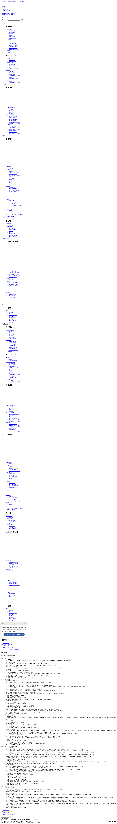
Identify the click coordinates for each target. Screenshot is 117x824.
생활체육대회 (12, 187)
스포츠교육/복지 (7, 238)
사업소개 (11, 210)
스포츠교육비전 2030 (14, 272)
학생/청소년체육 (10, 115)
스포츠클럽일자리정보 (14, 285)
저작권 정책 (6, 812)
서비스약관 (6, 643)
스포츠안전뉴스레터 (13, 49)
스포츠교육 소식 (13, 277)
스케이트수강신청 (13, 174)
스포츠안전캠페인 (13, 48)
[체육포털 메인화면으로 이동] (8, 14)
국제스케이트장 (12, 320)
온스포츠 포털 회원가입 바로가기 (14, 634)
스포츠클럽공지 (12, 38)
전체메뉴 (5, 323)
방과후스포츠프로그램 (14, 116)
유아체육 (11, 109)
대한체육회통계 (10, 50)
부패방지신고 (12, 297)
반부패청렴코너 (12, 294)
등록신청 (11, 168)
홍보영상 (11, 71)
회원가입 (10, 4)
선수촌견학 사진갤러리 (14, 133)
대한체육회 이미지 (10, 62)
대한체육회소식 (10, 29)
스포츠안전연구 (12, 42)
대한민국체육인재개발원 (15, 275)
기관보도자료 (12, 32)
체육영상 (8, 70)
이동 (11, 816)
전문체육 (5, 217)
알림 (7, 310)
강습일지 (11, 182)
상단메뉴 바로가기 (12, 1)
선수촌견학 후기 (13, 132)
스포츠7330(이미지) (13, 68)
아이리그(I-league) (13, 119)
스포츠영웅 (11, 77)
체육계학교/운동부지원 (14, 123)
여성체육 (11, 113)
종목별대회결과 (12, 229)
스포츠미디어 (6, 52)
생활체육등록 (9, 166)
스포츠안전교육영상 (13, 46)
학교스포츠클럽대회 (13, 120)
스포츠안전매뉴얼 (13, 45)
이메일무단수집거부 (8, 647)
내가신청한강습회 (13, 181)
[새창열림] (6, 6)
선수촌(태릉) (12, 317)
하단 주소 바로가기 (21, 1)
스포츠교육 (8, 270)
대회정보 (8, 186)
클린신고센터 (12, 295)
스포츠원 (8, 58)
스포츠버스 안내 (13, 126)
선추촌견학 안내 (13, 130)
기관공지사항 (12, 31)
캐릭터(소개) (12, 65)
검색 (22, 19)
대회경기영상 (12, 74)
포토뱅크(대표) (12, 81)
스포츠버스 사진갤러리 (14, 129)
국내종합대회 (12, 228)
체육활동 (8, 169)
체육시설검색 (12, 200)
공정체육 (8, 292)
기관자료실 (11, 33)
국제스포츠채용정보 (13, 284)
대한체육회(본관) (13, 315)
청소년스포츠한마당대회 (15, 190)
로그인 (5, 4)
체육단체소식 (12, 36)
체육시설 (8, 199)
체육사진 (8, 80)
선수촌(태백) (12, 319)
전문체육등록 (9, 223)
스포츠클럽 (14, 202)
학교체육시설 (15, 203)
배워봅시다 (11, 72)
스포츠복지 (8, 278)
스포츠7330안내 (12, 171)
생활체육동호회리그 (13, 191)
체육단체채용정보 (13, 282)
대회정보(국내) (9, 226)
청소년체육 (11, 110)
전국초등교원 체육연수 (14, 122)
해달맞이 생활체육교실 (14, 175)
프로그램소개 (12, 178)
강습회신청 (11, 179)
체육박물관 (11, 322)
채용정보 (8, 281)
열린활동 (8, 124)
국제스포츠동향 (12, 236)
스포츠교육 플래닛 (13, 271)
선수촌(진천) (12, 316)
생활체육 (5, 135)
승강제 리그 (9, 209)
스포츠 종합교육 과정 (14, 274)
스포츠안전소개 (12, 40)
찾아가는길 (8, 313)
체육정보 (5, 23)
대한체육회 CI (12, 64)
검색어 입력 (4, 19)
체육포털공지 (12, 312)
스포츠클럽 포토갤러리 (14, 82)
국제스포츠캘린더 (13, 235)
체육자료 (11, 35)
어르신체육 (11, 112)
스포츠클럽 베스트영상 (14, 75)
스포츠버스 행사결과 (14, 127)
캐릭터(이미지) (12, 67)
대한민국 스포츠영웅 (14, 279)
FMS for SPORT (9, 214)
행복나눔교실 (12, 117)
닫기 (25, 623)
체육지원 (5, 84)
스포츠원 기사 (12, 60)
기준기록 (11, 231)
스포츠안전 (8, 39)
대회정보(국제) (9, 232)
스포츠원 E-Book (13, 61)
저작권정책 (6, 645)
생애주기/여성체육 (10, 107)
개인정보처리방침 (7, 644)
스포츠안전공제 (12, 43)
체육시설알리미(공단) (17, 205)
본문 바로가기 (4, 1)
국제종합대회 (12, 233)
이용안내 (5, 304)
